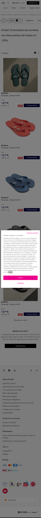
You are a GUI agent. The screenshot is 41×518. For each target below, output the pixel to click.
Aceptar (20, 277)
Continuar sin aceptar (32, 232)
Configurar (20, 283)
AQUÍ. (10, 272)
